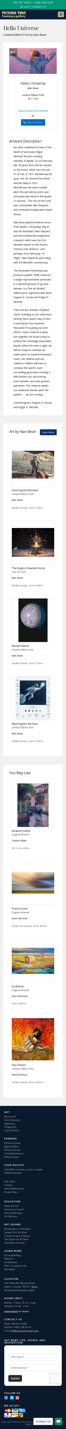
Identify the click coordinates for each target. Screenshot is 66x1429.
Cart (26, 6)
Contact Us (39, 6)
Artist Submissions (14, 1188)
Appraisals (9, 1123)
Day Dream (19, 1065)
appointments (11, 1311)
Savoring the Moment (25, 490)
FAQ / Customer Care (15, 1265)
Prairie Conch (20, 908)
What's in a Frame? (14, 1209)
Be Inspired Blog (12, 1255)
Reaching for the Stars (25, 724)
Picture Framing (12, 1143)
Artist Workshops (13, 1213)
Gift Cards (9, 1181)
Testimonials (10, 1262)
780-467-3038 (21, 2)
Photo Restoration (13, 1172)
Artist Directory (12, 1120)
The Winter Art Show (14, 1242)
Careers (8, 1185)
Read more (33, 479)
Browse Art (10, 1116)
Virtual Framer (11, 1157)
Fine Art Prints (11, 1130)
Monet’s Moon (20, 646)
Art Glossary (10, 1216)
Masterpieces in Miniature (17, 1228)
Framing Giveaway (13, 1153)
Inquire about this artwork (33, 110)
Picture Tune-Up (12, 1150)
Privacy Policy (11, 1192)
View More (48, 432)
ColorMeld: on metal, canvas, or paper (23, 1169)
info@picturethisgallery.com (25, 1330)
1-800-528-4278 (43, 2)
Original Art (10, 1127)
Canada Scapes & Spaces (17, 1236)
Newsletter (9, 1269)
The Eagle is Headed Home (28, 568)
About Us (9, 1258)
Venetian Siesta (21, 831)
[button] (61, 14)
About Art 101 (11, 1206)
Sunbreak (18, 986)
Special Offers (11, 1146)
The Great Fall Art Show (16, 1239)
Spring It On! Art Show (15, 1232)
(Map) (35, 1286)
